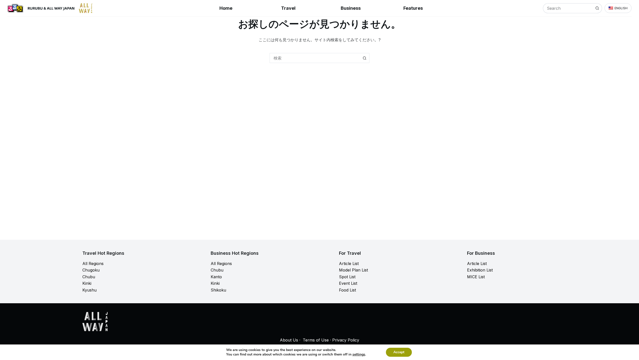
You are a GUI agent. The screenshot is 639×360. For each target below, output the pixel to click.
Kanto (216, 276)
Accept (398, 352)
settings (358, 354)
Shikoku (218, 290)
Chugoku (91, 270)
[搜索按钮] (597, 8)
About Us (289, 340)
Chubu (88, 276)
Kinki (86, 283)
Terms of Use (316, 340)
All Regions (93, 263)
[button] (618, 8)
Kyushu (89, 290)
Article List (349, 263)
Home (225, 8)
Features (413, 8)
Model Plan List (353, 270)
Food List (347, 290)
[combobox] (567, 8)
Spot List (347, 276)
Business (351, 8)
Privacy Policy (345, 340)
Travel (288, 8)
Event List (348, 283)
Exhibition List (480, 270)
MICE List (476, 276)
